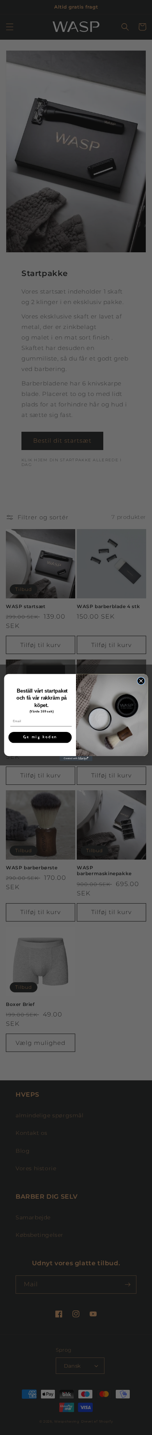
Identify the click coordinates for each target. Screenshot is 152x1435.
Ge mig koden (40, 737)
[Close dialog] (141, 680)
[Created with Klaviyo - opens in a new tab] (76, 758)
